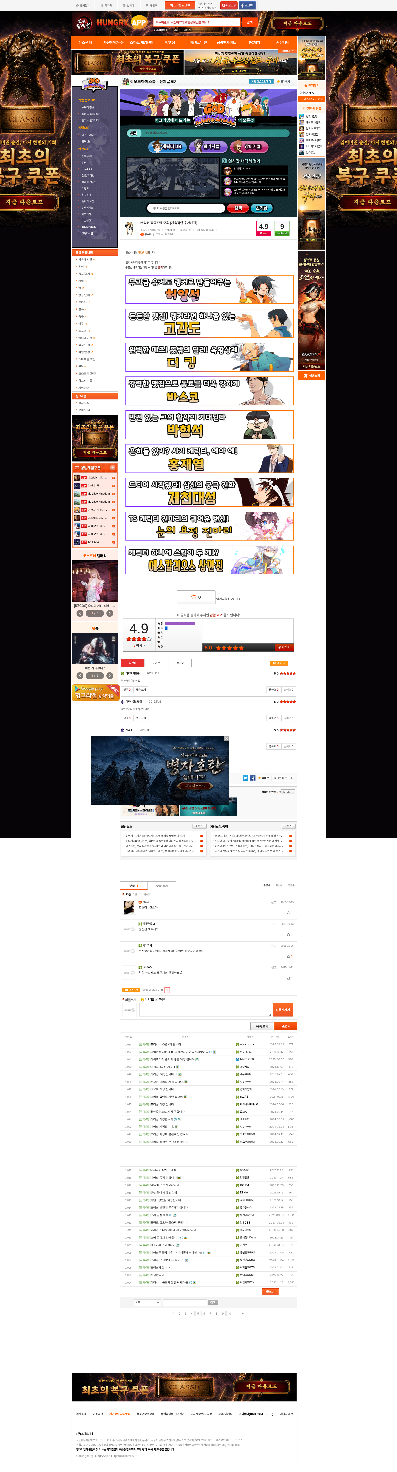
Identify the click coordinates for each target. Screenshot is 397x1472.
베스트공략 (88, 135)
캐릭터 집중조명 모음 (156, 132)
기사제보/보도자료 (201, 1414)
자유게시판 (87, 259)
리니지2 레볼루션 (314, 146)
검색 (249, 22)
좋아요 (273, 689)
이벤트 (85, 188)
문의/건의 (84, 410)
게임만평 (83, 387)
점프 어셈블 (311, 134)
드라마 (84, 302)
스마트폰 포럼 (87, 359)
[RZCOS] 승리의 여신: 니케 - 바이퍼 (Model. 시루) (107, 606)
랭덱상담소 (87, 207)
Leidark (147, 967)
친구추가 (86, 194)
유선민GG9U (247, 1252)
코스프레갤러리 (88, 373)
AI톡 (82, 366)
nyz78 (243, 1096)
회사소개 (81, 1414)
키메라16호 (149, 923)
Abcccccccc (247, 1044)
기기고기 (147, 945)
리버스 (176, 30)
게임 (82, 280)
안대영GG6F (247, 1275)
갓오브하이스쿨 (143, 81)
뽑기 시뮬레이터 (90, 120)
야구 (82, 323)
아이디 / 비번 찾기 (207, 7)
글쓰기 (285, 1026)
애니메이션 (87, 337)
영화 (82, 309)
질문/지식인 (88, 175)
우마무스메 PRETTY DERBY (315, 140)
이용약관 (98, 1414)
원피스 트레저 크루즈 (315, 128)
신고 (274, 902)
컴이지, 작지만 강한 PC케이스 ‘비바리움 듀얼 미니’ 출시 (155, 835)
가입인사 (86, 214)
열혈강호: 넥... (96, 525)
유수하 (148, 234)
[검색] (213, 1302)
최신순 (132, 663)
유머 (82, 266)
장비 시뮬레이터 (90, 114)
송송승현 (244, 1119)
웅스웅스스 (245, 1207)
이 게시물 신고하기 (228, 599)
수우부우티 (245, 1074)
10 (229, 1313)
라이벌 (187, 30)
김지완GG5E (247, 1200)
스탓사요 (244, 1066)
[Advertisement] (208, 1156)
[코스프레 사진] (95, 581)
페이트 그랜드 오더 (315, 122)
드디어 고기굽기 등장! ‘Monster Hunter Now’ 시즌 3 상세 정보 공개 (252, 841)
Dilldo (243, 1192)
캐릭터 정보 (88, 107)
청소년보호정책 (145, 1414)
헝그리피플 (85, 380)
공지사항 (83, 402)
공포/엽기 (86, 273)
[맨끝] (242, 1313)
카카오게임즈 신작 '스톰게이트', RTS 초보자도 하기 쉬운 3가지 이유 (251, 846)
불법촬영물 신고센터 (172, 1414)
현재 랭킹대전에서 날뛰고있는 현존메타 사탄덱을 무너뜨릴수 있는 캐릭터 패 (259, 180)
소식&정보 (87, 169)
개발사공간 (286, 1414)
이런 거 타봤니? (95, 668)
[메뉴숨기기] (287, 51)
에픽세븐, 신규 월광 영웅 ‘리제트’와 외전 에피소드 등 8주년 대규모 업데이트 (166, 846)
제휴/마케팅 (225, 1414)
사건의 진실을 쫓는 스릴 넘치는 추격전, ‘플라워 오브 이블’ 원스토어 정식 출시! (256, 851)
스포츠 (84, 330)
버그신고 (86, 220)
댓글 (126, 689)
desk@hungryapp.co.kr (226, 1444)
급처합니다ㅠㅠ (247, 1237)
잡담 (84, 162)
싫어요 (288, 689)
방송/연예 (86, 295)
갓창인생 (244, 1177)
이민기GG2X (246, 1282)
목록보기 (261, 1026)
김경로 (243, 1245)
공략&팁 (86, 141)
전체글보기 (87, 156)
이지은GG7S (247, 1267)
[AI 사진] (95, 648)
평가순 (180, 663)
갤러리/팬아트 (89, 182)
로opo (243, 1111)
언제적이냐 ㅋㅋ (242, 168)
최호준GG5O (247, 1134)
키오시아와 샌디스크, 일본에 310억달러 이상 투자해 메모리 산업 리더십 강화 (166, 841)
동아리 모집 (88, 201)
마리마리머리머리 (248, 1104)
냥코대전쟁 (311, 116)
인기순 (156, 663)
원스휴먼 (310, 152)
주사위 (161, 999)
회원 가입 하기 (205, 3)
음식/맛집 (86, 345)
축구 (82, 316)
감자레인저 (245, 1089)
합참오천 (244, 1170)
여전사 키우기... (97, 509)
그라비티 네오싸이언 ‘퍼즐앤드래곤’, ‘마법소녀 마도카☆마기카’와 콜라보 (164, 851)
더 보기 (200, 826)
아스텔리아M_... (97, 477)
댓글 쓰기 (141, 689)
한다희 (146, 902)
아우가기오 (245, 1051)
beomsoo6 (246, 1059)
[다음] (236, 1313)
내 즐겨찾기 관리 (311, 99)
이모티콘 (149, 999)
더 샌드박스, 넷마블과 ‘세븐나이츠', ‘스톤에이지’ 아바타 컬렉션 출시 (250, 835)
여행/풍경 (86, 352)
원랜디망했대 (246, 1215)
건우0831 (245, 1222)
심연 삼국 (93, 485)
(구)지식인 (88, 233)
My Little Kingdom (99, 493)
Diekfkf (244, 1185)
